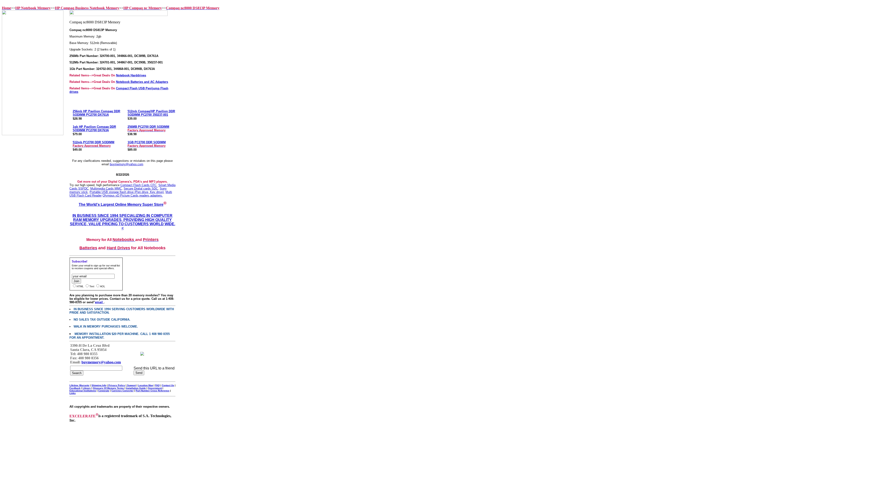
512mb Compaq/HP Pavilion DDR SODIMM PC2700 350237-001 (151, 112)
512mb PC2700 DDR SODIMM (93, 144)
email (99, 302)
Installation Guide (136, 388)
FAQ (157, 385)
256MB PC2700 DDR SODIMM (148, 128)
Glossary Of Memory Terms (108, 388)
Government (155, 388)
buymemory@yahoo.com (126, 164)
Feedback (75, 388)
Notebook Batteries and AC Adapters (142, 82)
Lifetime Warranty (79, 385)
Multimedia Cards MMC (106, 188)
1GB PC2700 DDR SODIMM (147, 144)
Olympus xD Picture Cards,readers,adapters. (133, 195)
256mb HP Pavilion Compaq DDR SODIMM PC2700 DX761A (96, 112)
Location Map (145, 385)
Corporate (103, 390)
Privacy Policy (116, 385)
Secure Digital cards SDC (141, 188)
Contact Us (168, 385)
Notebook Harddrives (131, 75)
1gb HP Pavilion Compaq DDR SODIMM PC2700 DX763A (94, 128)
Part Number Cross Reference (152, 390)
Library (87, 388)
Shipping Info (98, 385)
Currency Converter (122, 390)
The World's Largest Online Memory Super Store (121, 204)
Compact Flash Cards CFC (138, 185)
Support (131, 385)
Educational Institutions (82, 390)
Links (72, 393)
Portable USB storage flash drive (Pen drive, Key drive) (127, 192)
